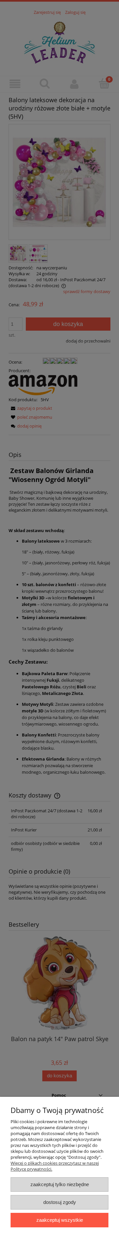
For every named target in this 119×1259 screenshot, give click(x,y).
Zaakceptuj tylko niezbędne (59, 1184)
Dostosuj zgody (59, 1202)
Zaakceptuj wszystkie (59, 1220)
